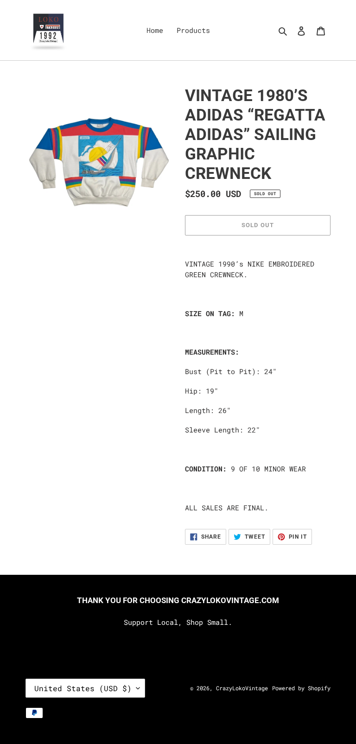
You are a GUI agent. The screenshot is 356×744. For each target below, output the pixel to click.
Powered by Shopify (301, 688)
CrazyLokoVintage (242, 688)
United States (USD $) (83, 688)
